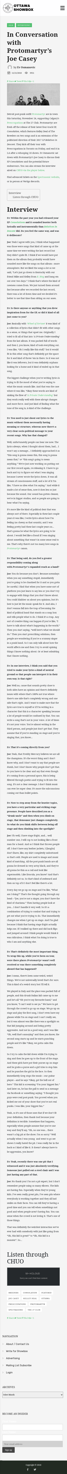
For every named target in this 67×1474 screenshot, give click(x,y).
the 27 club (34, 1310)
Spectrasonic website (48, 177)
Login (9, 1372)
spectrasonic (16, 1310)
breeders (14, 1293)
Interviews (24, 25)
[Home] (18, 7)
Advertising (13, 1358)
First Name (9, 1421)
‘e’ (36, 323)
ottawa (45, 1298)
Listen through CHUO (25, 197)
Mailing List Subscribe (18, 1365)
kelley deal (30, 1298)
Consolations (17, 222)
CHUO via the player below (30, 170)
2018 (10, 25)
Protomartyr (38, 114)
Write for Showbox (17, 1351)
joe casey (14, 1298)
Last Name (9, 1432)
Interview (15, 193)
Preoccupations (15, 122)
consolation (30, 1293)
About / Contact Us (17, 1344)
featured (46, 1293)
